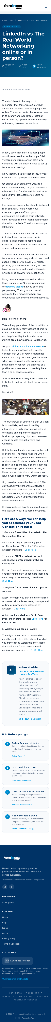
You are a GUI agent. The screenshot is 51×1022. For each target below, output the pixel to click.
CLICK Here (37, 650)
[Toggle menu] (46, 6)
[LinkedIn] (4, 886)
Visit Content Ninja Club (22, 829)
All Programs (8, 902)
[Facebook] (11, 886)
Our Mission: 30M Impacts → (16, 979)
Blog (12, 20)
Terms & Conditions (11, 944)
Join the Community (20, 780)
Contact (5, 933)
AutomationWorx (29, 1018)
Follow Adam (17, 756)
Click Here (30, 549)
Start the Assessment (21, 804)
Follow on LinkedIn (31, 719)
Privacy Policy (8, 938)
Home (4, 20)
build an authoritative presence (27, 346)
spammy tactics (14, 286)
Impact (5, 928)
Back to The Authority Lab (17, 89)
